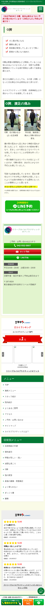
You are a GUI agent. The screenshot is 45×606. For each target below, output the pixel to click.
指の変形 (8, 475)
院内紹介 (8, 402)
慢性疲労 (8, 452)
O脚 (6, 469)
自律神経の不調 (11, 446)
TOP (7, 385)
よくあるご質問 (11, 408)
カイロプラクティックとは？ (17, 432)
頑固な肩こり (10, 464)
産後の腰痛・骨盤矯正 (14, 481)
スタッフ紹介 (10, 396)
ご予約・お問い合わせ (14, 420)
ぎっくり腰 (9, 493)
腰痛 (7, 499)
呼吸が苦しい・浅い (13, 458)
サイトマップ (10, 426)
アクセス (8, 414)
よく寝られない (11, 487)
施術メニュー (10, 391)
